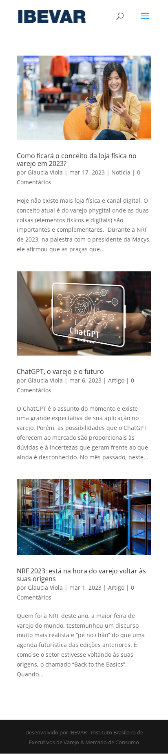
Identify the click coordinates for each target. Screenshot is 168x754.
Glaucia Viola (45, 172)
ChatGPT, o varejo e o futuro (60, 371)
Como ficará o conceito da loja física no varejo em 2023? (77, 159)
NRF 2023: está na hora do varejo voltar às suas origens (81, 574)
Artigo (116, 380)
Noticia (120, 172)
